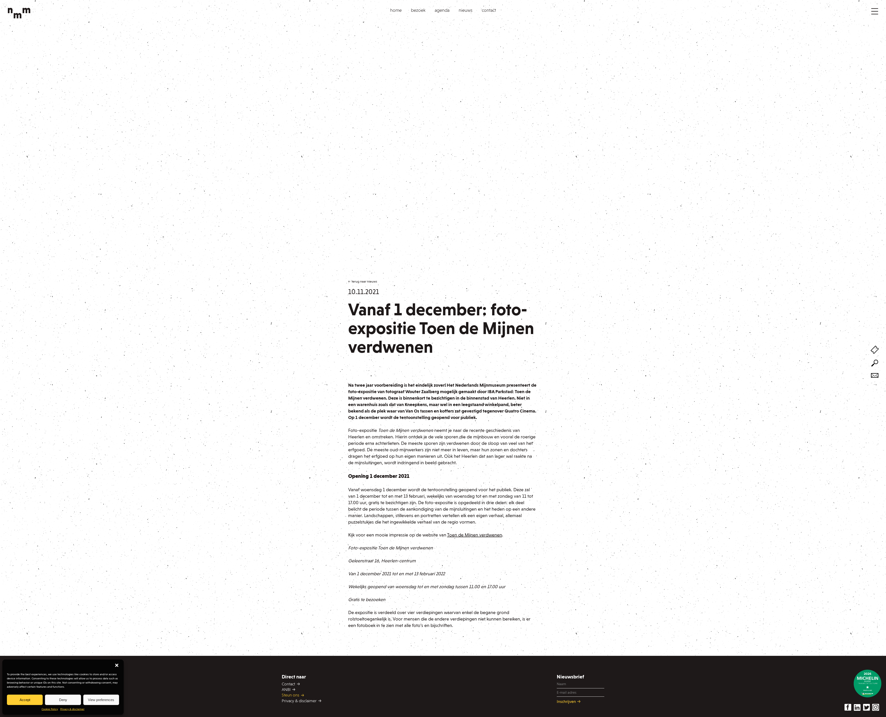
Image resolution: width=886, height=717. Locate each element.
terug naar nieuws (364, 281)
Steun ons (291, 695)
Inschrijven (567, 701)
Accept (25, 700)
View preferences (101, 700)
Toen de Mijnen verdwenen (474, 535)
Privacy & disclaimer (72, 709)
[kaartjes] (874, 350)
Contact (289, 683)
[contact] (874, 376)
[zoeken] (874, 363)
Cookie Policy (50, 709)
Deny (63, 700)
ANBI (286, 689)
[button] (116, 665)
